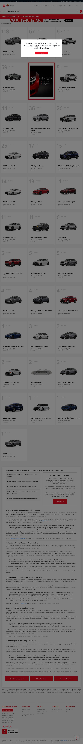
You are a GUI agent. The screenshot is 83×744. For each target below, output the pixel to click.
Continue (41, 53)
